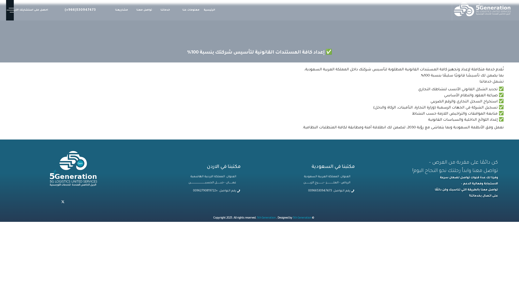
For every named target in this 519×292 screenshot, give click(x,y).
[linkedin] (72, 202)
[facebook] (90, 202)
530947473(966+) (80, 10)
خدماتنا (165, 10)
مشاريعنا (121, 10)
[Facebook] (54, 202)
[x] (63, 202)
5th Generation (266, 218)
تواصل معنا (144, 10)
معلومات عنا (190, 10)
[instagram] (81, 202)
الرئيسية (209, 10)
